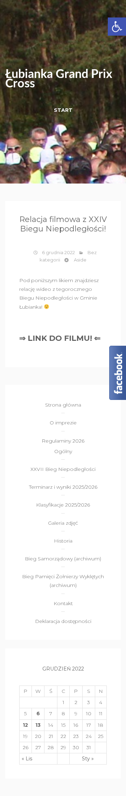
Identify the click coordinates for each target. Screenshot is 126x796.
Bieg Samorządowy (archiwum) (63, 558)
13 (38, 725)
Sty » (88, 758)
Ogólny (63, 451)
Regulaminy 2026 (63, 441)
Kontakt (63, 603)
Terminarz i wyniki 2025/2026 (63, 487)
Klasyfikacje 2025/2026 (63, 505)
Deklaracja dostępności (63, 621)
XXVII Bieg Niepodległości (63, 469)
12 (25, 725)
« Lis (27, 758)
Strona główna (63, 405)
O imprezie (63, 422)
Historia (63, 541)
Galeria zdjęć (63, 523)
